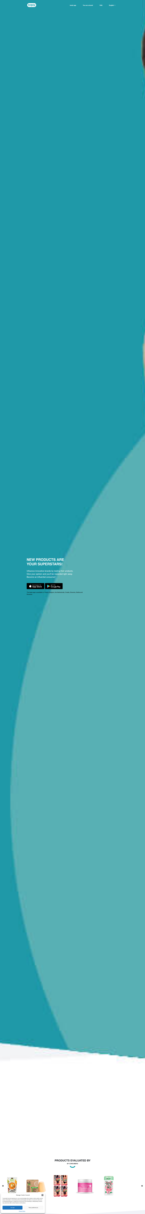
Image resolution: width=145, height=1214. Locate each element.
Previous (3, 1186)
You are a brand (88, 5)
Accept (12, 1207)
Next (142, 1186)
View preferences (33, 1207)
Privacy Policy (22, 1211)
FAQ (101, 5)
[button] (42, 1195)
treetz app (73, 5)
